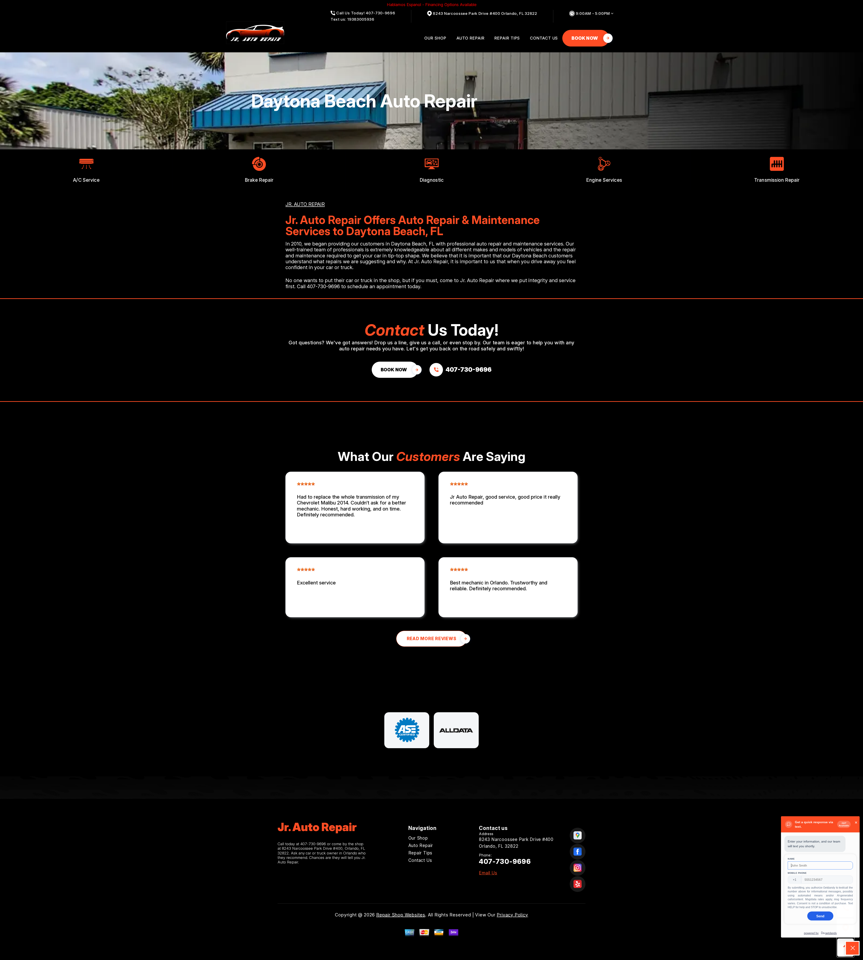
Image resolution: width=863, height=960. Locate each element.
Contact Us (544, 38)
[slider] (306, 484)
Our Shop (435, 38)
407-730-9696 (323, 286)
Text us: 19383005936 (352, 19)
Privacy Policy (512, 915)
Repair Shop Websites (400, 915)
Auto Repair (470, 38)
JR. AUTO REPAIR (305, 204)
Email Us (488, 873)
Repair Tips (507, 38)
